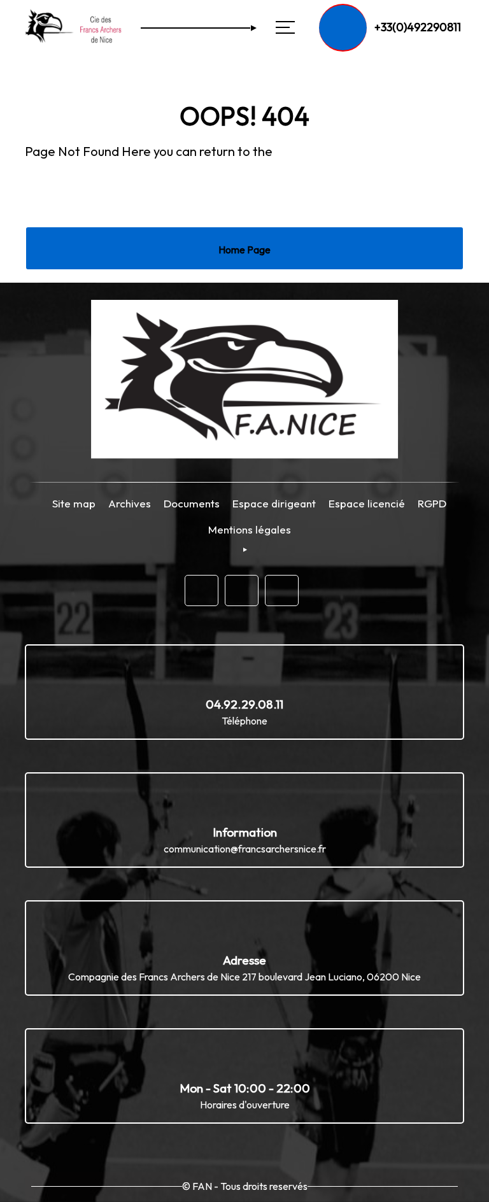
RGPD (432, 503)
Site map (74, 503)
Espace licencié (367, 503)
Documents (192, 503)
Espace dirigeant (274, 503)
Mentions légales (249, 529)
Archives (129, 503)
